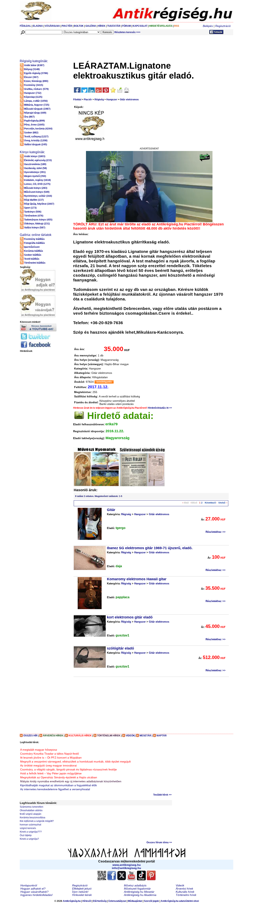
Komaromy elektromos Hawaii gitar (136, 579)
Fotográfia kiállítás (34, 243)
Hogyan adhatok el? (32, 888)
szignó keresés (28, 828)
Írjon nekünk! (80, 891)
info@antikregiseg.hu (126, 868)
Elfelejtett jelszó (82, 888)
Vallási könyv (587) (34, 227)
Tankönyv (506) (32, 211)
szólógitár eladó (120, 648)
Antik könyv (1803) (34, 156)
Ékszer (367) (31, 77)
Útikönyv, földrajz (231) (37, 223)
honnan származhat (30, 824)
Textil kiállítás (31, 258)
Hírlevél (86, 901)
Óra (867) (29, 116)
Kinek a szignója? (29, 839)
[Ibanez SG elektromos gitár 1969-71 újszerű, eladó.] (90, 558)
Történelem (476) (33, 215)
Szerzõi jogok (151, 901)
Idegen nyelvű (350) (35, 176)
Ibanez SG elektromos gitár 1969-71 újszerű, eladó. (150, 548)
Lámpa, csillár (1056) (36, 101)
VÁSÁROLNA (52, 26)
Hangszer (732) (32, 93)
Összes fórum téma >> (159, 842)
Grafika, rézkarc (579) (36, 89)
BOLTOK (79, 26)
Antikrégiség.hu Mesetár (139, 891)
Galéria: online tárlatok (35, 234)
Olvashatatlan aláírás (31, 810)
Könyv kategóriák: (32, 152)
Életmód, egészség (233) (38, 160)
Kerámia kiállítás (33, 251)
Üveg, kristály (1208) (35, 140)
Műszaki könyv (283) (35, 188)
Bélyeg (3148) (32, 69)
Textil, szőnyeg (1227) (36, 136)
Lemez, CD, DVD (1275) (37, 184)
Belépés (208, 26)
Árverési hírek (184, 888)
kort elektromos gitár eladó (130, 617)
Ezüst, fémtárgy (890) (36, 81)
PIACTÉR (67, 26)
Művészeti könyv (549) (36, 192)
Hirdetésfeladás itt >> (160, 407)
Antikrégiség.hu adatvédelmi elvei (180, 901)
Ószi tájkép (26, 835)
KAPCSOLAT (140, 26)
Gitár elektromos (129, 99)
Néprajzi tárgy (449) (35, 112)
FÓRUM (126, 26)
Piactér (88, 99)
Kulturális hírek (185, 891)
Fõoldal (77, 99)
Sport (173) (30, 207)
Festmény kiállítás (34, 239)
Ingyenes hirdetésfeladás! (36, 894)
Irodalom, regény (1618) (37, 180)
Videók (180, 885)
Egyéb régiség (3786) (36, 73)
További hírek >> (162, 794)
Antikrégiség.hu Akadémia (140, 894)
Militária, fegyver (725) (36, 105)
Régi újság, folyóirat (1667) (39, 203)
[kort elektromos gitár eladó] (90, 626)
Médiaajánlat (135, 901)
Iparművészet (32, 247)
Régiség (99, 99)
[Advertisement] (92, 45)
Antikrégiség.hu (72, 901)
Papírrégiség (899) (34, 120)
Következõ (210, 502)
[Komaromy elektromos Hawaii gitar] (90, 593)
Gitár (111, 510)
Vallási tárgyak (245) (35, 144)
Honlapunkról (28, 885)
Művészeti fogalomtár (137, 888)
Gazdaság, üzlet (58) (35, 168)
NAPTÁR (162, 735)
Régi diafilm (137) (34, 199)
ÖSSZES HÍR (30, 735)
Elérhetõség (100, 901)
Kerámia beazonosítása (32, 817)
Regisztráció (223, 26)
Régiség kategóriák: (34, 61)
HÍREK (101, 26)
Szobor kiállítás (32, 255)
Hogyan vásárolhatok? (34, 891)
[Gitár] (90, 524)
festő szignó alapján (30, 814)
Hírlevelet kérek (82, 894)
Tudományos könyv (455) (38, 219)
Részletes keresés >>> (127, 32)
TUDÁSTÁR (113, 26)
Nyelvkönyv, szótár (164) (38, 196)
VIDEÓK (130, 735)
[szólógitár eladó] (90, 657)
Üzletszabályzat (117, 901)
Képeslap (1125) (33, 97)
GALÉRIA (91, 26)
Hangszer (111, 99)
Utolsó (221, 502)
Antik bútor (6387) (34, 65)
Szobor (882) (31, 132)
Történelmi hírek (186, 894)
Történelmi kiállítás (34, 262)
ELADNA (38, 26)
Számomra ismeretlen (31, 806)
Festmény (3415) (33, 85)
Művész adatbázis (135, 885)
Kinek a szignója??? (31, 831)
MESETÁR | (146, 735)
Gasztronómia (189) (35, 164)
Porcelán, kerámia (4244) (38, 128)
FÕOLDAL (25, 26)
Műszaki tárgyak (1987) (37, 108)
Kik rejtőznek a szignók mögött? (37, 821)
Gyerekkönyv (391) (35, 172)
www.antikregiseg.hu (126, 864)
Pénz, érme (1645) (34, 124)
